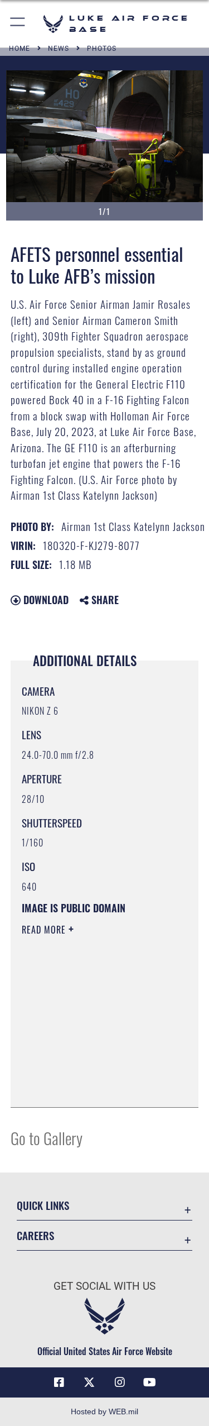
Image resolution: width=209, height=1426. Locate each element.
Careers (35, 1235)
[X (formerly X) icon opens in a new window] (89, 1382)
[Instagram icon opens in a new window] (119, 1382)
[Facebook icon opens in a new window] (59, 1382)
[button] (18, 23)
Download (45, 599)
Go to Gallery (46, 1138)
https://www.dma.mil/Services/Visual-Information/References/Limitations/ (89, 1071)
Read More (45, 929)
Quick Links (43, 1205)
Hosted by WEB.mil (104, 1411)
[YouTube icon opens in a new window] (150, 1382)
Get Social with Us (104, 1286)
